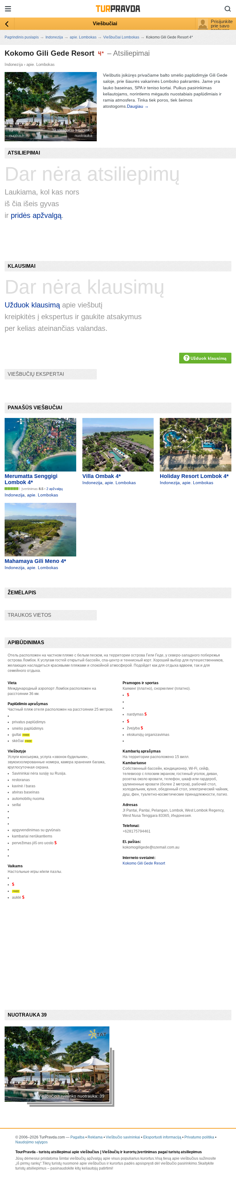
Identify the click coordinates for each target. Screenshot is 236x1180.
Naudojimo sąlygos (31, 1142)
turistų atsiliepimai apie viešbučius (69, 1152)
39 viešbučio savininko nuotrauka (72, 133)
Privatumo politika (199, 1137)
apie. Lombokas (40, 64)
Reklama (95, 1137)
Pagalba (77, 1137)
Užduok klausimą (32, 305)
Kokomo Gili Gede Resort (144, 863)
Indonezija (14, 64)
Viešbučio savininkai (123, 1137)
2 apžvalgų (54, 489)
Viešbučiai (105, 23)
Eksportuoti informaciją (162, 1137)
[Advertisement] (116, 950)
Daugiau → (138, 106)
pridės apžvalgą (36, 215)
